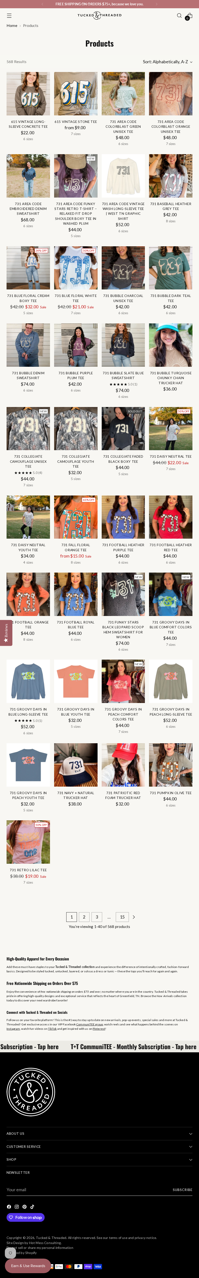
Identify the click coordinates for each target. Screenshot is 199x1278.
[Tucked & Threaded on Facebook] (9, 1207)
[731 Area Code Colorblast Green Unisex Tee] (123, 93)
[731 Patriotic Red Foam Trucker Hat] (123, 765)
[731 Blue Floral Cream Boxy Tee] (28, 268)
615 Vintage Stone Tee (76, 122)
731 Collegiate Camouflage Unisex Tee (28, 461)
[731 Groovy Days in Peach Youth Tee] (28, 765)
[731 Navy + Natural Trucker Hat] (76, 765)
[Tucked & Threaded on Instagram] (17, 1207)
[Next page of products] (134, 917)
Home (12, 25)
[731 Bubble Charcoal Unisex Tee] (123, 268)
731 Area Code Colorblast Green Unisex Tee (123, 127)
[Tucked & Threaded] (99, 15)
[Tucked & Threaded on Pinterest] (25, 1207)
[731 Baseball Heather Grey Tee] (170, 176)
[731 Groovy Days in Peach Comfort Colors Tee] (123, 681)
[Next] (156, 4)
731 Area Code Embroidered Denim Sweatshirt (28, 209)
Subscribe (182, 1190)
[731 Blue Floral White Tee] (76, 268)
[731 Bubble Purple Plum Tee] (76, 345)
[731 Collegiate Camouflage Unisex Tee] (28, 428)
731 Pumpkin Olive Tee (170, 793)
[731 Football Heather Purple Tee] (123, 517)
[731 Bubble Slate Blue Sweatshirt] (123, 345)
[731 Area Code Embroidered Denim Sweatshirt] (28, 176)
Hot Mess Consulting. (45, 1243)
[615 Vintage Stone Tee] (76, 93)
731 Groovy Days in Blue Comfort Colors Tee (171, 627)
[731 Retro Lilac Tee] (28, 842)
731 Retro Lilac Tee (28, 870)
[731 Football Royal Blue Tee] (76, 594)
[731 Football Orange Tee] (28, 594)
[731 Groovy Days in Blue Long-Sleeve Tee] (28, 681)
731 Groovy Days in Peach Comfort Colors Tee (123, 714)
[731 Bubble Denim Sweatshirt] (28, 345)
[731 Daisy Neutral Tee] (170, 428)
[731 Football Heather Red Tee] (170, 517)
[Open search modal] (179, 16)
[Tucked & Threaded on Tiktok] (33, 1207)
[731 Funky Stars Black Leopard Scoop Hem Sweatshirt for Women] (123, 594)
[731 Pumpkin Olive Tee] (170, 765)
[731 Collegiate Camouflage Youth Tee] (76, 428)
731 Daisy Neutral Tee (170, 456)
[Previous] (42, 4)
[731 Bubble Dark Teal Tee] (170, 268)
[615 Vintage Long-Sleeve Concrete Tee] (28, 93)
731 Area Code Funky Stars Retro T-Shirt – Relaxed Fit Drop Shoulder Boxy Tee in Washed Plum (75, 214)
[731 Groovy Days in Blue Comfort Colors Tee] (170, 594)
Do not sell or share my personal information (40, 1248)
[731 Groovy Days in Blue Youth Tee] (76, 681)
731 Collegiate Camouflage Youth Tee (75, 461)
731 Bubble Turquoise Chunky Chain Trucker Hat (171, 378)
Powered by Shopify (22, 1253)
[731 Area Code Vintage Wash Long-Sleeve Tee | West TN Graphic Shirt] (123, 176)
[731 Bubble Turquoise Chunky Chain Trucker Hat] (170, 345)
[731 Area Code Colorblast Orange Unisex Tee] (170, 93)
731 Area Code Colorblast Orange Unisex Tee (170, 127)
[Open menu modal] (9, 16)
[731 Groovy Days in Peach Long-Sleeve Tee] (170, 681)
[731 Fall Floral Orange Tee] (76, 517)
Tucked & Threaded (51, 1238)
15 (122, 916)
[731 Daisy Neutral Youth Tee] (28, 517)
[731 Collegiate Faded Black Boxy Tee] (123, 428)
